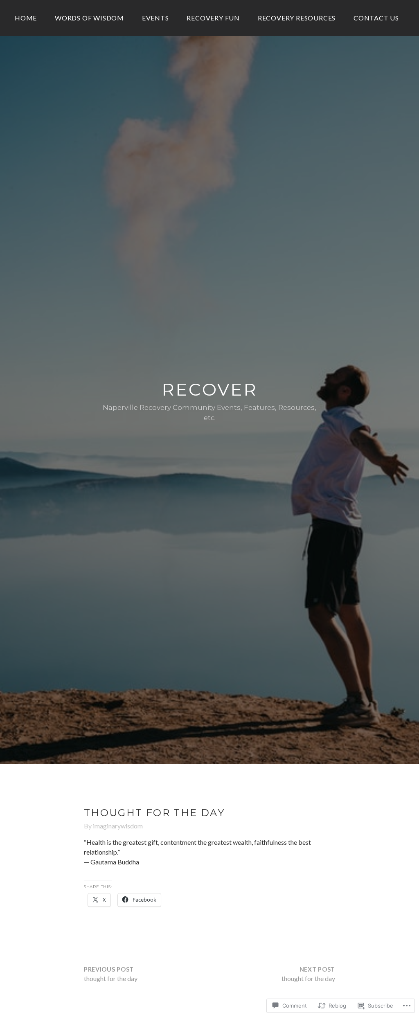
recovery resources (297, 18)
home (26, 18)
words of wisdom (89, 18)
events (155, 18)
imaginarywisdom (118, 826)
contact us (376, 18)
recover (210, 389)
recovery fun (213, 18)
